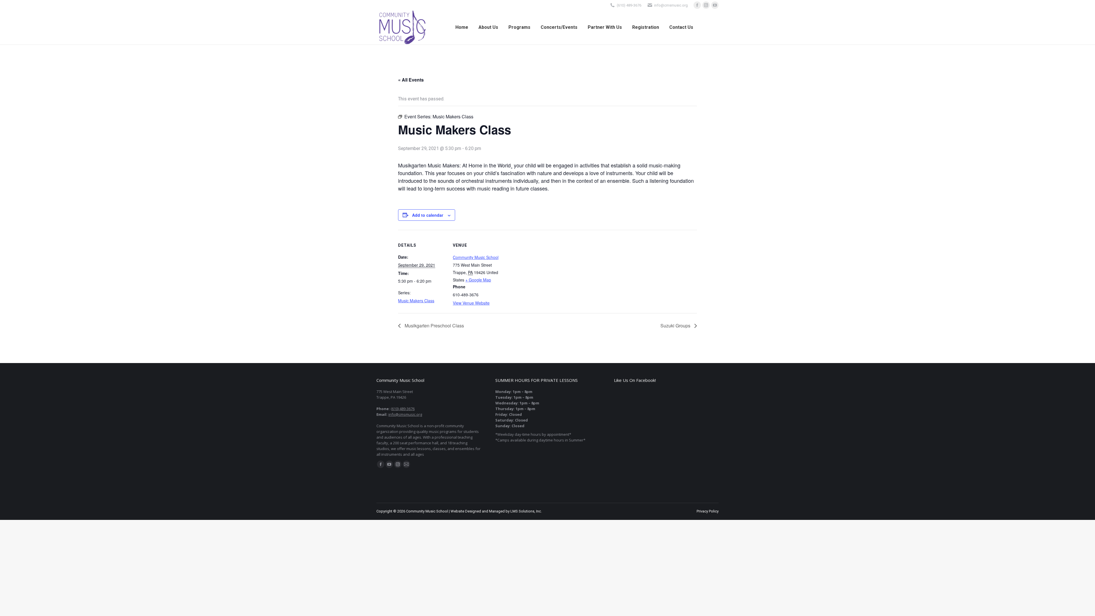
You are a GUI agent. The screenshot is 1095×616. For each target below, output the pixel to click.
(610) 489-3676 (629, 5)
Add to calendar (427, 215)
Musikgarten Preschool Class (433, 325)
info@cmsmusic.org (405, 414)
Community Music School (475, 257)
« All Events (411, 79)
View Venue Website (471, 303)
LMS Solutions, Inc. (526, 511)
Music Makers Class (416, 300)
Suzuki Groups (676, 325)
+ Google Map (478, 280)
